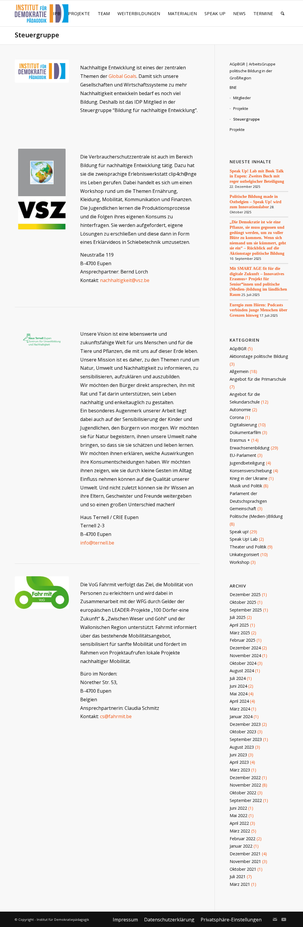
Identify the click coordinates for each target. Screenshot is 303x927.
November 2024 (245, 655)
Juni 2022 (238, 808)
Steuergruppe (37, 35)
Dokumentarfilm (245, 432)
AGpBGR (238, 348)
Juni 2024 (238, 686)
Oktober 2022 (243, 792)
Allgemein (239, 371)
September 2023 (246, 739)
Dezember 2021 (245, 853)
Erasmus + (240, 440)
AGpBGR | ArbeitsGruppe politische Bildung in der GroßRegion (252, 71)
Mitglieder (242, 97)
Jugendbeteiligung (247, 463)
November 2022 (245, 785)
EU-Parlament (243, 455)
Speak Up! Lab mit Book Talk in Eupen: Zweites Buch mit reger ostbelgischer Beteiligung (257, 176)
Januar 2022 (241, 846)
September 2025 (246, 610)
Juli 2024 (238, 678)
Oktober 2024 (243, 663)
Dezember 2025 (245, 594)
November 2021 (245, 861)
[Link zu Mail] (274, 919)
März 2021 (240, 884)
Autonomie (240, 409)
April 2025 (239, 625)
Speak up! (239, 531)
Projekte (240, 108)
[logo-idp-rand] (41, 17)
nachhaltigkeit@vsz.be (124, 280)
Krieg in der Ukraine (248, 478)
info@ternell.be (97, 542)
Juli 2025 (238, 617)
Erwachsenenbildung (250, 448)
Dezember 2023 (245, 724)
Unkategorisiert (244, 554)
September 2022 (246, 800)
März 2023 (240, 770)
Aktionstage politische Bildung (259, 356)
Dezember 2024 (245, 648)
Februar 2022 (242, 838)
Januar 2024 (241, 716)
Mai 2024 (238, 694)
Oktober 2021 (243, 869)
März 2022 (240, 831)
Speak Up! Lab (244, 539)
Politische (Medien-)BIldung (256, 516)
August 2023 (242, 747)
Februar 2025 (242, 640)
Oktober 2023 (243, 731)
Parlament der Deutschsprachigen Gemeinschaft (248, 501)
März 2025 (240, 632)
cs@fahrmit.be (116, 716)
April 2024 (239, 701)
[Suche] (282, 13)
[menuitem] (56, 13)
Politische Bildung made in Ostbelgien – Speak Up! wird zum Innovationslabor (255, 201)
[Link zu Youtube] (283, 919)
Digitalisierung (243, 425)
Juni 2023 (238, 755)
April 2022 (239, 823)
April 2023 (239, 762)
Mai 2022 (238, 815)
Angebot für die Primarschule (258, 379)
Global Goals (122, 76)
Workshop (239, 562)
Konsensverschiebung (251, 470)
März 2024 (240, 709)
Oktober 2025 (243, 602)
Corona (237, 417)
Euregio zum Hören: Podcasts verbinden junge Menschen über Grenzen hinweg (258, 310)
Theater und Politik (248, 547)
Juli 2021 (238, 876)
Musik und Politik (246, 486)
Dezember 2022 (245, 777)
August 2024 (242, 670)
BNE (233, 87)
